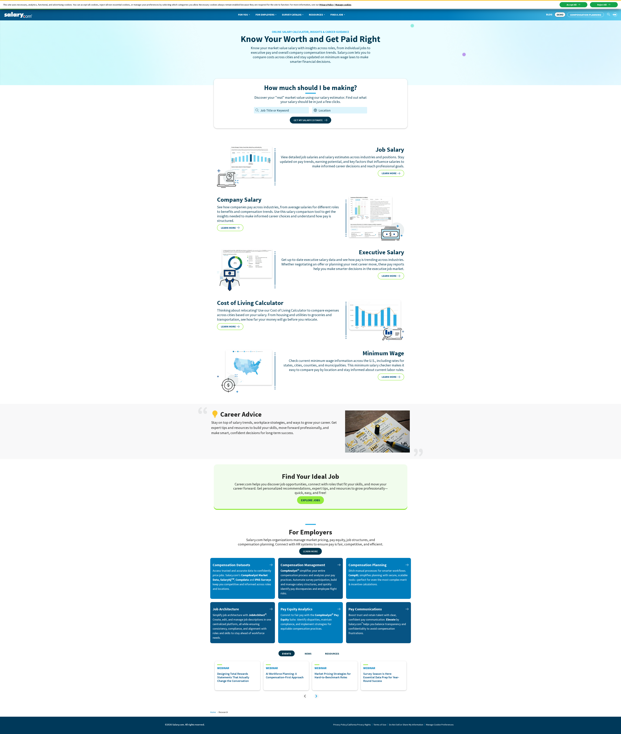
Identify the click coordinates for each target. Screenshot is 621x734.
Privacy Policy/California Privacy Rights (352, 724)
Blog (549, 14)
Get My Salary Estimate (308, 120)
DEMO (560, 14)
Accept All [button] (572, 4)
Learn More (310, 551)
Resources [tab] (332, 653)
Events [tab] (286, 653)
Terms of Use (380, 724)
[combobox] (342, 110)
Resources (316, 14)
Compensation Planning (585, 14)
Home (213, 712)
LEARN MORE (389, 173)
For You (243, 14)
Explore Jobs (310, 500)
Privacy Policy (326, 4)
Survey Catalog (291, 14)
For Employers (265, 14)
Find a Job (336, 14)
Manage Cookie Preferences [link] (440, 724)
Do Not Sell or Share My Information (406, 724)
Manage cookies (343, 4)
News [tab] (308, 653)
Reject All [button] (602, 4)
